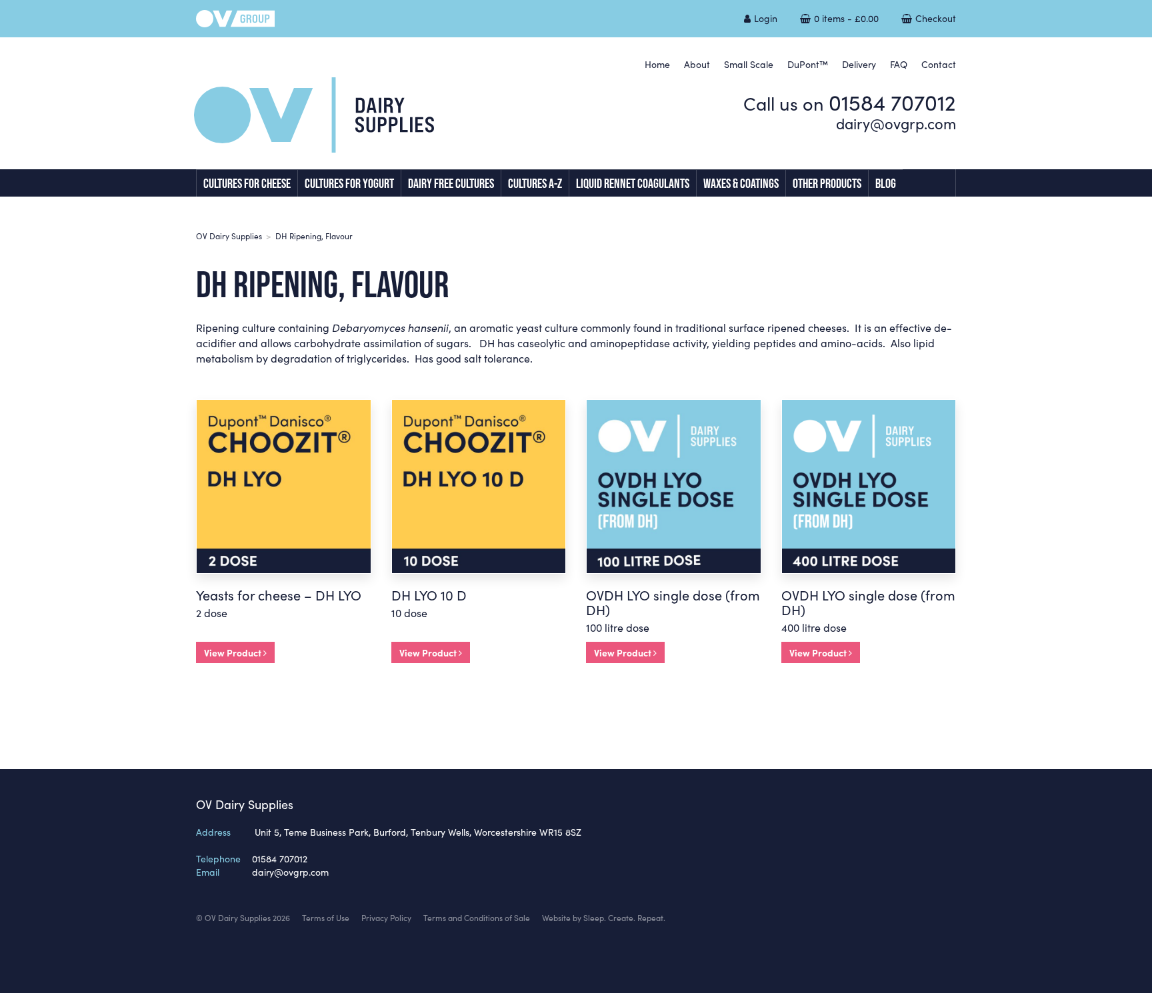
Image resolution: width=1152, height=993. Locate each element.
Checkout (935, 18)
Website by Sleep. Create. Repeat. (603, 917)
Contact (938, 64)
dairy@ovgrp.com (896, 123)
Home (657, 64)
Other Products (827, 183)
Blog (885, 183)
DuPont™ (807, 64)
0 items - (846, 18)
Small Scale (748, 64)
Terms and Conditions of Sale (476, 917)
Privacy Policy (386, 917)
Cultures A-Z (535, 183)
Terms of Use (325, 917)
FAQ (898, 64)
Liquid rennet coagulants (632, 183)
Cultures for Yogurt (349, 183)
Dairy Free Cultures (451, 183)
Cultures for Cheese (247, 183)
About (697, 64)
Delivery (859, 64)
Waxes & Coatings (741, 183)
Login (765, 18)
